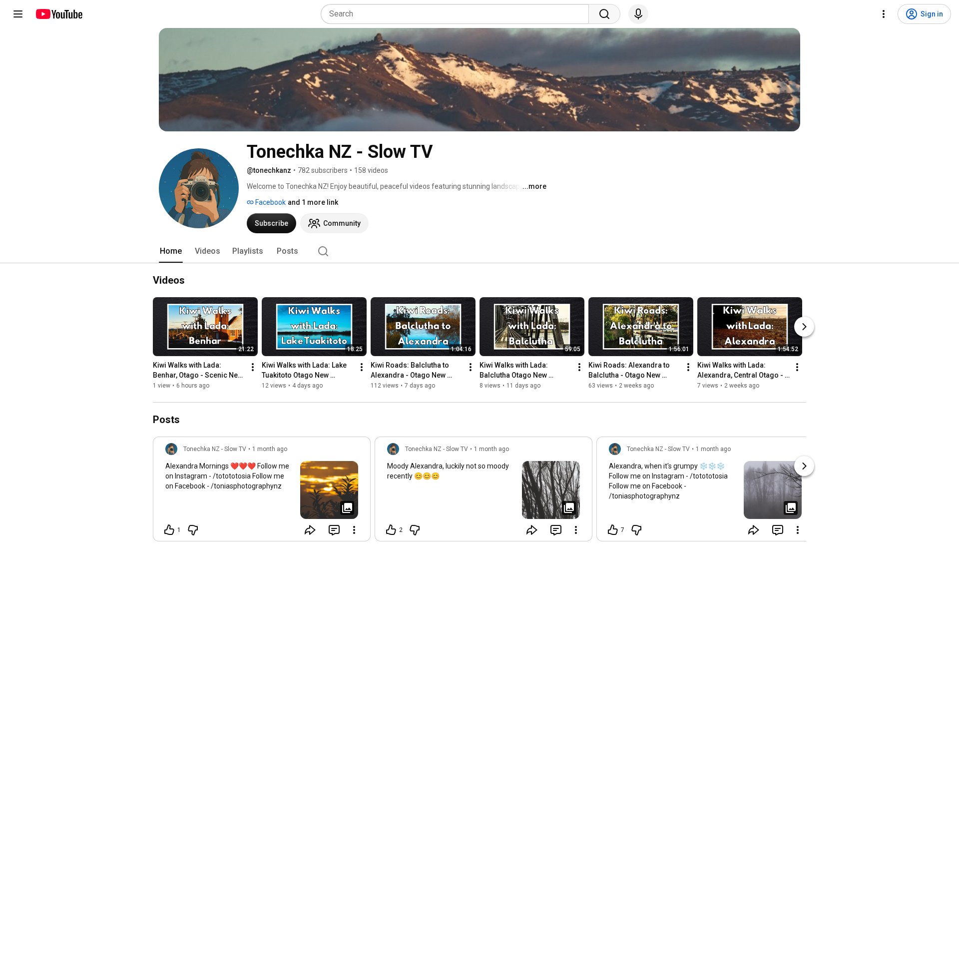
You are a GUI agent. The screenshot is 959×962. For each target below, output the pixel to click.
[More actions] (253, 367)
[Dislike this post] (193, 530)
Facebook (270, 202)
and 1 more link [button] (313, 202)
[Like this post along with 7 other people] (613, 530)
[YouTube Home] (58, 14)
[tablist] (479, 251)
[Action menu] (354, 530)
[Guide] (18, 14)
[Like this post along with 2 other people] (391, 530)
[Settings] (884, 14)
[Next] (804, 327)
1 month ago (269, 449)
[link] (261, 492)
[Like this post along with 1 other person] (169, 530)
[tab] (171, 251)
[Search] (604, 14)
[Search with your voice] (638, 14)
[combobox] (457, 14)
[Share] (310, 530)
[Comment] (334, 530)
